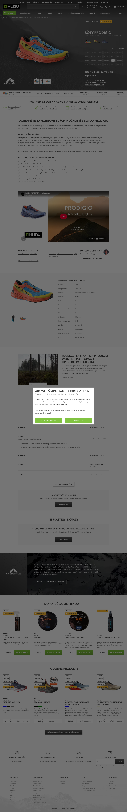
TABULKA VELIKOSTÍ (117, 49)
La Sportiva (79, 329)
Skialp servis (85, 786)
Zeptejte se (63, 783)
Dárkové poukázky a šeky (88, 790)
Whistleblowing (13, 786)
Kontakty (79, 2)
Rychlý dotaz (112, 788)
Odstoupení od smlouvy (39, 788)
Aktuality (36, 2)
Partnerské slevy (37, 783)
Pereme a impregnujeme (88, 788)
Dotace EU (12, 797)
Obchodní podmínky (38, 786)
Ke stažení (63, 781)
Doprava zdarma (13, 107)
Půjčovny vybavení (86, 783)
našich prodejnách (83, 109)
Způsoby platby (36, 795)
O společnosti (13, 781)
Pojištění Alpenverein (87, 781)
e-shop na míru (62, 808)
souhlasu (103, 768)
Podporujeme (13, 793)
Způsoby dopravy (37, 793)
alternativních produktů (94, 85)
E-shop (111, 783)
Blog (28, 2)
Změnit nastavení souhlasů (39, 802)
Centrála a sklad (113, 786)
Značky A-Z (104, 2)
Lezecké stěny (59, 2)
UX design (54, 808)
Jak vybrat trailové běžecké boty (28, 261)
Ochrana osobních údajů (43, 413)
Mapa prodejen (17, 762)
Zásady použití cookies (78, 411)
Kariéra (11, 795)
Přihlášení (109, 6)
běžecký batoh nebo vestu (93, 151)
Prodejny (70, 2)
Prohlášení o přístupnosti (39, 800)
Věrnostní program (92, 2)
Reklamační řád (37, 790)
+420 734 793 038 (49, 757)
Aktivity (21, 2)
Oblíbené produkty (105, 6)
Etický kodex (13, 783)
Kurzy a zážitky (47, 2)
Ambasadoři (13, 790)
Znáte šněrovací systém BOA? (27, 254)
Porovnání (101, 6)
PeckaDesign (71, 808)
